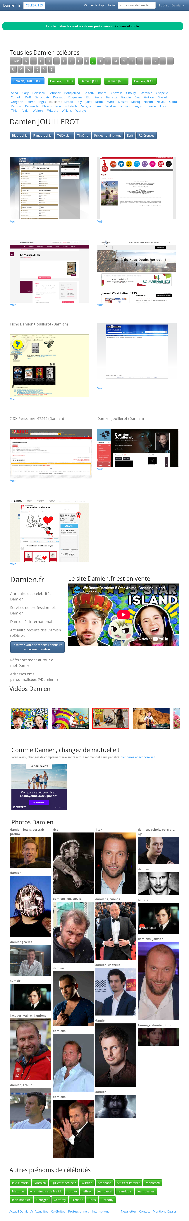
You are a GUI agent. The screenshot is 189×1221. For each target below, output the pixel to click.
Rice (58, 106)
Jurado (68, 102)
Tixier (14, 111)
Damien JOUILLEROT (27, 81)
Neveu (161, 102)
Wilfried (87, 1183)
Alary (25, 93)
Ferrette (112, 97)
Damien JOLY (90, 81)
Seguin (138, 106)
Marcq (135, 102)
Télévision (64, 135)
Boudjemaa (72, 93)
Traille (151, 106)
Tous (15, 61)
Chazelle (116, 93)
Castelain (146, 93)
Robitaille (71, 106)
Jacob (99, 102)
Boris (92, 1200)
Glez (137, 97)
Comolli (16, 97)
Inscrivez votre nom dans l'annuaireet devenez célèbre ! (37, 647)
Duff (27, 97)
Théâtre (82, 135)
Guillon (149, 97)
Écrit (130, 135)
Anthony (107, 1200)
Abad (14, 93)
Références (146, 135)
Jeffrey (87, 1191)
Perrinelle (32, 106)
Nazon (148, 102)
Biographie (20, 135)
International (101, 1211)
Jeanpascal (104, 1191)
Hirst (31, 102)
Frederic (77, 1200)
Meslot (122, 102)
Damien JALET (116, 81)
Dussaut (58, 97)
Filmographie (42, 135)
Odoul (173, 102)
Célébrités (34, 5)
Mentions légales (165, 1211)
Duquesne (75, 97)
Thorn (164, 106)
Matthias (18, 1191)
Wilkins (66, 111)
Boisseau (39, 93)
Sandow (110, 106)
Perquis (16, 106)
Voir (13, 222)
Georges (42, 1200)
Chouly (131, 93)
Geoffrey (60, 1200)
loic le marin (20, 1183)
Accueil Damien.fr (21, 1211)
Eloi (89, 97)
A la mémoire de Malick (46, 1191)
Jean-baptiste (21, 1200)
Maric (110, 102)
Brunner (54, 93)
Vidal (26, 111)
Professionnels (78, 1211)
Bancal (103, 93)
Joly (79, 102)
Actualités (41, 1211)
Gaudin (126, 97)
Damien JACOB (144, 81)
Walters (38, 111)
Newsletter (128, 1211)
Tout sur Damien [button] (170, 5)
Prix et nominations (107, 135)
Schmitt (124, 106)
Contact (144, 1211)
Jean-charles (145, 1191)
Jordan (72, 1191)
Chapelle (161, 93)
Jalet (88, 102)
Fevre (98, 97)
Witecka (53, 111)
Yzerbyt (80, 111)
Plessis (47, 106)
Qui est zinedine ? (64, 1183)
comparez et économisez (138, 757)
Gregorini (17, 102)
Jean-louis (125, 1191)
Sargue (86, 106)
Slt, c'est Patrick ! (128, 1183)
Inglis (42, 102)
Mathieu (40, 1183)
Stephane (104, 1183)
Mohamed (153, 1183)
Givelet (162, 97)
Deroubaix (42, 97)
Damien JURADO (61, 81)
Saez (98, 106)
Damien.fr (12, 5)
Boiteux (89, 93)
